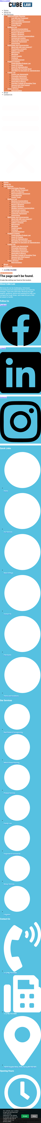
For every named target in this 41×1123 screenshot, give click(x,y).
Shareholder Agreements (20, 40)
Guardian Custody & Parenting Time (23, 83)
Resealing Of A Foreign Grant (21, 69)
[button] (20, 138)
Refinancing (15, 52)
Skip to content (5, 1)
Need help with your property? (21, 47)
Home (6, 10)
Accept (25, 1116)
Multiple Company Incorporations (22, 36)
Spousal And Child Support (20, 85)
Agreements (15, 43)
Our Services (8, 14)
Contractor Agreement (19, 42)
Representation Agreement (20, 22)
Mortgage (14, 54)
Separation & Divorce (18, 81)
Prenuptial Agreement (19, 76)
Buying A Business (17, 33)
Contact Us (8, 95)
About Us (7, 12)
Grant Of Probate (17, 65)
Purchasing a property (19, 49)
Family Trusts (16, 25)
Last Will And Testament (19, 18)
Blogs (6, 93)
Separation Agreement (19, 78)
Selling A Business (17, 34)
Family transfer (16, 56)
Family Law (11, 72)
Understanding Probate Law (21, 63)
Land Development (17, 60)
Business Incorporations (19, 29)
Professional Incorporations (21, 31)
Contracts (14, 58)
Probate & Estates (14, 62)
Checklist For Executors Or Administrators (25, 71)
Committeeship (16, 24)
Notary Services (13, 89)
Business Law (12, 27)
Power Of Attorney (17, 20)
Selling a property (17, 51)
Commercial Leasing (18, 38)
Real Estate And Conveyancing (18, 45)
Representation (16, 91)
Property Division (17, 87)
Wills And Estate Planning (16, 16)
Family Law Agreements (19, 74)
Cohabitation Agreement (19, 80)
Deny (34, 1116)
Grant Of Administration (19, 67)
